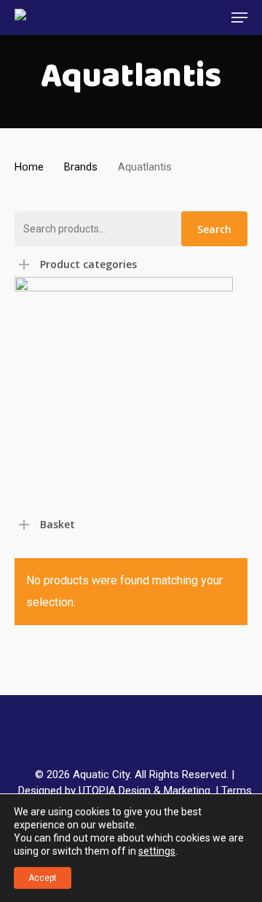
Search (214, 229)
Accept (42, 878)
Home (29, 166)
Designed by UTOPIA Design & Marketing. (115, 790)
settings (156, 851)
